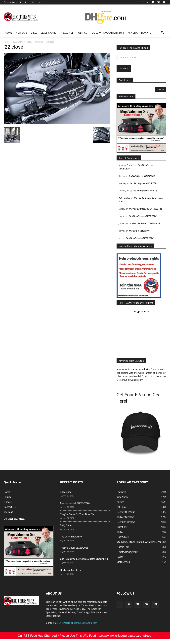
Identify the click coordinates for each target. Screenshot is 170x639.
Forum (7, 497)
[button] (162, 33)
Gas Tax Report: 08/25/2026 (143, 183)
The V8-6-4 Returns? (138, 230)
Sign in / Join (36, 2)
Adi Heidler (124, 197)
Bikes (34, 32)
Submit (124, 68)
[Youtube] (155, 604)
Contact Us (10, 507)
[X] (129, 604)
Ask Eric (133, 32)
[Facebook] (120, 604)
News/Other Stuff (113, 32)
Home (8, 32)
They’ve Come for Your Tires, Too (145, 208)
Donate (146, 32)
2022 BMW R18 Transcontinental (28, 41)
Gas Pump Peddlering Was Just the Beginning (84, 559)
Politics (82, 32)
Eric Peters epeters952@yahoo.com (78, 622)
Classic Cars (48, 32)
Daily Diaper (66, 492)
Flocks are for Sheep (71, 570)
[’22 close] (57, 123)
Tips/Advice (66, 32)
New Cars (21, 32)
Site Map (8, 511)
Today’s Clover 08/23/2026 (142, 175)
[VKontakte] (146, 604)
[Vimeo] (137, 604)
